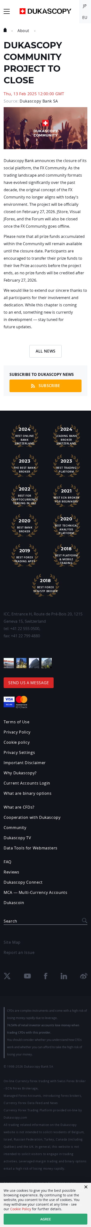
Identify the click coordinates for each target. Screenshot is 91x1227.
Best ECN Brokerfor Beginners (66, 495)
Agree (45, 1219)
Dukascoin (14, 902)
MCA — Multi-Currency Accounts (35, 892)
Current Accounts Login (27, 783)
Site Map (12, 942)
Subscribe (49, 385)
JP (85, 6)
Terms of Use (17, 722)
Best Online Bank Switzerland (24, 436)
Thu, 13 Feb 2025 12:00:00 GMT (34, 93)
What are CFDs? (19, 807)
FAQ (7, 861)
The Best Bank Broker (24, 465)
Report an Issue (19, 952)
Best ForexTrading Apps (24, 555)
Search (10, 921)
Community (15, 827)
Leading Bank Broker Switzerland (66, 436)
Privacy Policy (17, 732)
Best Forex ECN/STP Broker (45, 585)
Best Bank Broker (25, 525)
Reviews (11, 872)
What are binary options (28, 793)
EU (85, 17)
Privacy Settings (19, 752)
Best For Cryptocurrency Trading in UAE (24, 495)
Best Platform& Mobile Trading (66, 555)
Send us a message (28, 682)
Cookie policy (17, 742)
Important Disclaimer (25, 762)
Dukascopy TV (17, 837)
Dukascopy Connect (23, 882)
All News (46, 351)
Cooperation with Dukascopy (32, 817)
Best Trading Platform (66, 465)
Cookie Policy (20, 1209)
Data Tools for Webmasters (31, 848)
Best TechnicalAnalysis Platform (66, 525)
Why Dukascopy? (20, 773)
